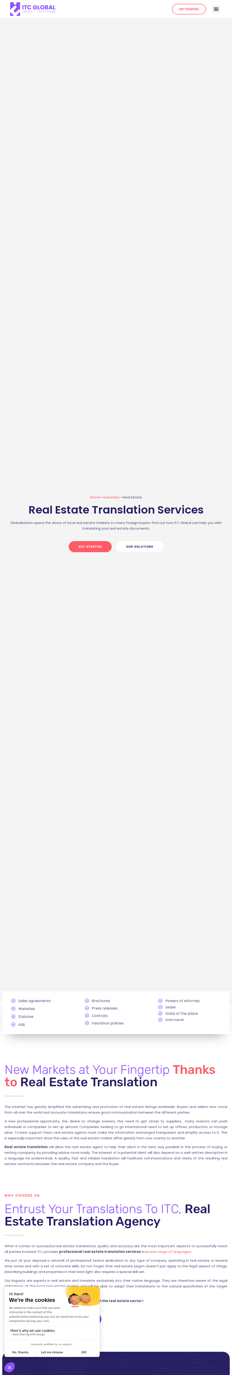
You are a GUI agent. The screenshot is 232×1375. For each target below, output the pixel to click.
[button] (216, 9)
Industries (111, 497)
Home (95, 497)
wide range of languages (170, 1251)
